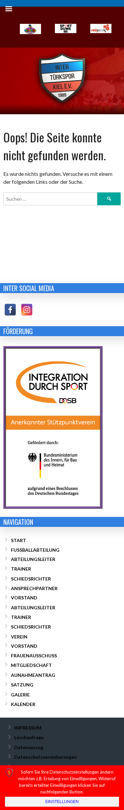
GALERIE (20, 694)
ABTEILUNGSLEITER (33, 559)
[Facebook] (11, 311)
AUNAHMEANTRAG (33, 675)
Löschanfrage (29, 737)
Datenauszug (28, 747)
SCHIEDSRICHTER (31, 579)
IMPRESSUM (27, 728)
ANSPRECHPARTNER (34, 588)
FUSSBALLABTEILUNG (35, 550)
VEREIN (19, 636)
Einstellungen (62, 801)
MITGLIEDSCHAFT (31, 665)
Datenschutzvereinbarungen (45, 757)
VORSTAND (24, 597)
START (18, 540)
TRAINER (21, 569)
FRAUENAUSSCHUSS (34, 655)
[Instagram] (28, 311)
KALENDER (23, 704)
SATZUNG (22, 684)
